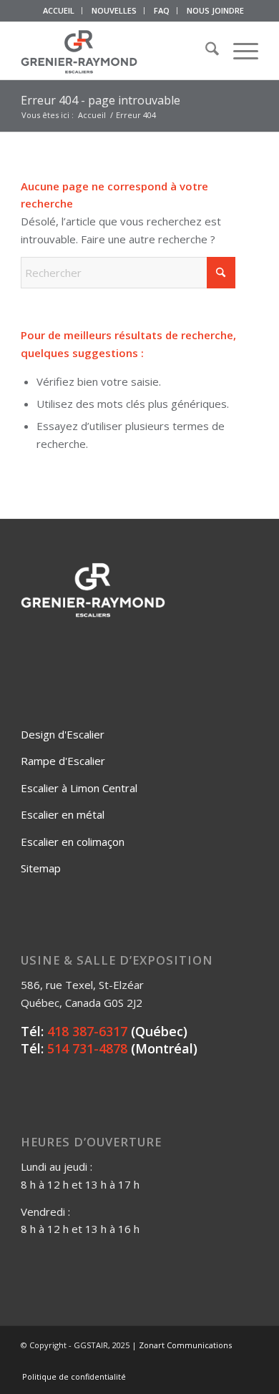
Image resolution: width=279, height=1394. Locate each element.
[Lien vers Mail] (247, 1362)
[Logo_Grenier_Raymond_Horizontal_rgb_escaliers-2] (115, 50)
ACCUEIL (58, 10)
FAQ (162, 10)
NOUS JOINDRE (215, 10)
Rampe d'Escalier (63, 761)
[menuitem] (59, 10)
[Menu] (238, 50)
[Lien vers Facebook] (183, 1362)
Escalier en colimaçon (72, 841)
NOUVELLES (114, 10)
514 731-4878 (87, 1048)
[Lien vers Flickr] (204, 1362)
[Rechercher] (205, 50)
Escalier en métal (62, 814)
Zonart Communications (185, 1345)
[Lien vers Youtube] (226, 1362)
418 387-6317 (87, 1031)
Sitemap (41, 868)
